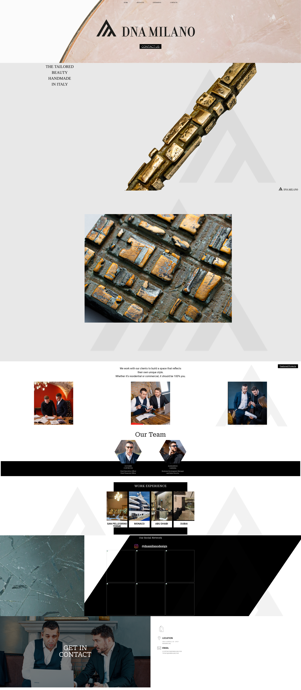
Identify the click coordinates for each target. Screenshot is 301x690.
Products (140, 2)
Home (126, 2)
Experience (157, 2)
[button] (150, 46)
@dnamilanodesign (154, 546)
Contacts (173, 2)
